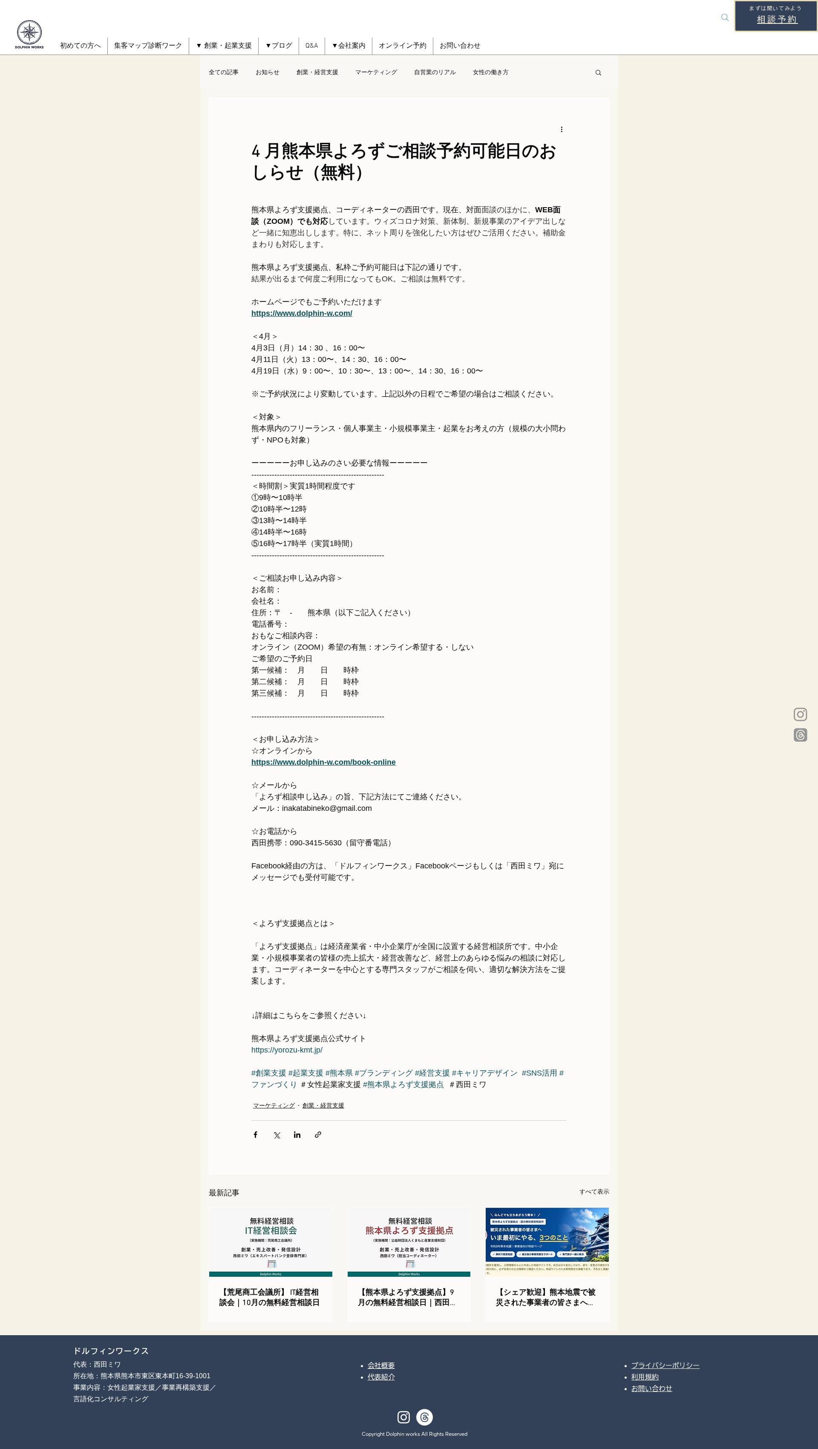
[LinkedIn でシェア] (297, 1135)
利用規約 (645, 1377)
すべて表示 (594, 1191)
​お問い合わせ (651, 1388)
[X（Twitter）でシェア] (276, 1135)
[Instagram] (800, 714)
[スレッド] (800, 735)
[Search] (725, 17)
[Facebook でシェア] (255, 1135)
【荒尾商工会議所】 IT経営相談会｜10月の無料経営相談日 (269, 1297)
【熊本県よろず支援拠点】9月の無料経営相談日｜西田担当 (408, 1297)
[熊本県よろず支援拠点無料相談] (409, 1242)
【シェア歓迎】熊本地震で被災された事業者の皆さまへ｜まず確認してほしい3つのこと (546, 1297)
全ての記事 (224, 72)
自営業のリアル (435, 72)
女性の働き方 (491, 72)
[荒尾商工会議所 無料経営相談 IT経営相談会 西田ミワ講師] (270, 1242)
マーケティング (376, 72)
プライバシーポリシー (665, 1365)
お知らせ (267, 72)
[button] (223, 46)
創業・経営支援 (317, 72)
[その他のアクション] (561, 129)
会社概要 (381, 1365)
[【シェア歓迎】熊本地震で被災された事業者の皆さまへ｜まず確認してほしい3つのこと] (547, 1242)
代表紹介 (381, 1377)
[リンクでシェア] (318, 1135)
